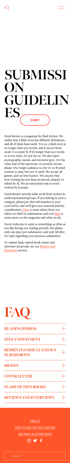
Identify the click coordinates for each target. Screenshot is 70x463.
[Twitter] (35, 440)
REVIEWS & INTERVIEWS (35, 434)
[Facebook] (41, 440)
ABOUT (35, 421)
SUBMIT (35, 120)
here (57, 213)
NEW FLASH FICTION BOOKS (35, 427)
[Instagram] (29, 440)
